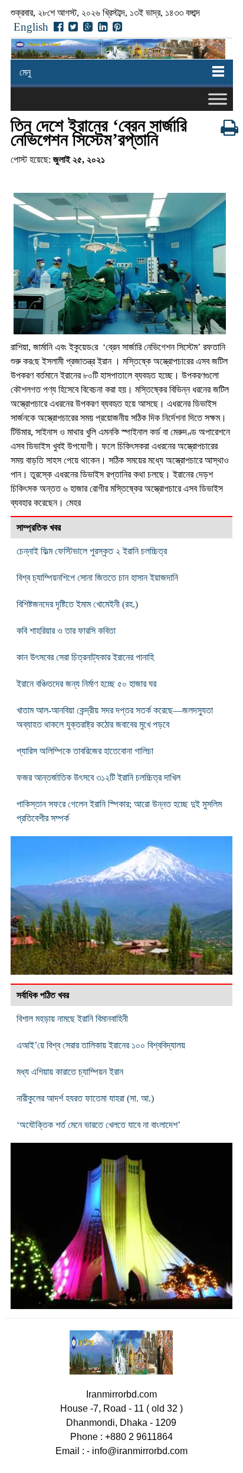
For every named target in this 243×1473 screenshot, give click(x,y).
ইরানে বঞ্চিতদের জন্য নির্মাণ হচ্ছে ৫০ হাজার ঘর (86, 684)
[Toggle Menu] (217, 98)
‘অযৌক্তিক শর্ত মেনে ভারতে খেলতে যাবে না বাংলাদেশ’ (98, 1125)
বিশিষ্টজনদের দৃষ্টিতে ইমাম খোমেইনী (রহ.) (77, 604)
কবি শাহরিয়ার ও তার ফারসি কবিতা (66, 631)
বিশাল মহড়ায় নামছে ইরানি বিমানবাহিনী (72, 1019)
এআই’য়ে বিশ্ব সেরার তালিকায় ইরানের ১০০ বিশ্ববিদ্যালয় (101, 1045)
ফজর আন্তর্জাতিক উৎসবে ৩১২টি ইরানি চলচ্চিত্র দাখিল (98, 777)
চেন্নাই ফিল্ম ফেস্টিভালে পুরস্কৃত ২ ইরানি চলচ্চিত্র (92, 551)
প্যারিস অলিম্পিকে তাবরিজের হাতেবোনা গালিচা (85, 751)
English (31, 27)
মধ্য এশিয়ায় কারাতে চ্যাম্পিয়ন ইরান (70, 1072)
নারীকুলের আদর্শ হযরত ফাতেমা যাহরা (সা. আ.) (85, 1098)
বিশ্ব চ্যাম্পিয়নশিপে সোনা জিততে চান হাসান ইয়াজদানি (97, 578)
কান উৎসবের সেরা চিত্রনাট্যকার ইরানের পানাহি (85, 657)
